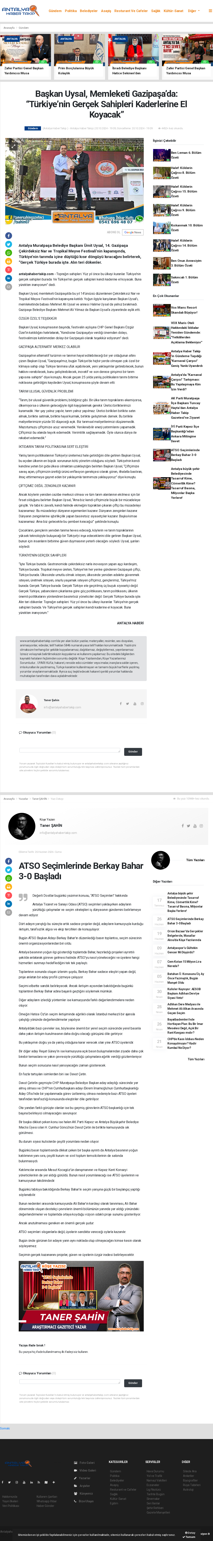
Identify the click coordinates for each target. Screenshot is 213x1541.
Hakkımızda (9, 1496)
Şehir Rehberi (155, 1508)
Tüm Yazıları (195, 860)
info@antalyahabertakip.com (62, 707)
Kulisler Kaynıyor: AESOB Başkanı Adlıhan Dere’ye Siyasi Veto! (184, 993)
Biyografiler (190, 1480)
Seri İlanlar (153, 1503)
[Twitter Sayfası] (11, 1482)
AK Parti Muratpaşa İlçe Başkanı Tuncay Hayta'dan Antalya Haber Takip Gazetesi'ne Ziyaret (185, 408)
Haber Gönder (45, 1505)
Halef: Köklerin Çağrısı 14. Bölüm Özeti (184, 245)
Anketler (188, 1476)
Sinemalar (153, 1498)
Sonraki (5, 1428)
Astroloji (188, 1489)
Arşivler (84, 1486)
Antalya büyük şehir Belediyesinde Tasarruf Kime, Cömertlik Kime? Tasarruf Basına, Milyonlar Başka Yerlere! (185, 483)
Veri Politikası (10, 1505)
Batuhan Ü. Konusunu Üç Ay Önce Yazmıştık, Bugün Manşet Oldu (185, 978)
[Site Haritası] (48, 1482)
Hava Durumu (155, 1471)
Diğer (192, 11)
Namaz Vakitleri (157, 1480)
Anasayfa (9, 27)
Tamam (190, 1537)
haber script (7, 1536)
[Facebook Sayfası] (4, 1482)
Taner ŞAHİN (39, 798)
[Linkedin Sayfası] (33, 1482)
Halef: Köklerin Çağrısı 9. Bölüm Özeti (183, 210)
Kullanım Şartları (47, 1496)
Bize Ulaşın (86, 1501)
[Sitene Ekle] (55, 1482)
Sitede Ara (190, 1471)
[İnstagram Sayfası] (18, 1482)
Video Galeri (87, 1470)
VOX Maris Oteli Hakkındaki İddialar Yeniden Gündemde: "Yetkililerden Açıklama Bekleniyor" (186, 332)
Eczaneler (153, 1485)
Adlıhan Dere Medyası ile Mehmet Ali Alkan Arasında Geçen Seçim (185, 1009)
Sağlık (155, 11)
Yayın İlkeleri (10, 1501)
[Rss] (40, 1482)
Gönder (133, 751)
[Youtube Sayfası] (26, 1482)
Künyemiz (86, 1493)
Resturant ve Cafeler (131, 11)
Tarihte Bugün (156, 1494)
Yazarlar (23, 798)
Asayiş (106, 11)
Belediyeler (89, 11)
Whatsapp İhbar (47, 1501)
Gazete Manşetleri (158, 1512)
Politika (71, 11)
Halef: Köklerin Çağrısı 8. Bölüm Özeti (183, 173)
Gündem (55, 11)
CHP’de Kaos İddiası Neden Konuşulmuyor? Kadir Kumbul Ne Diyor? (185, 1043)
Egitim (114, 1503)
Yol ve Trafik (154, 1476)
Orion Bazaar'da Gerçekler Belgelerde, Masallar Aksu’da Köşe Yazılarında (185, 936)
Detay (191, 1532)
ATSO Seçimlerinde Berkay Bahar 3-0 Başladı (185, 455)
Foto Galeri (87, 1462)
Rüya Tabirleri (191, 1485)
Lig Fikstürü (154, 1489)
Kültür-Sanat (173, 11)
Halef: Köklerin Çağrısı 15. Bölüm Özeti (184, 191)
